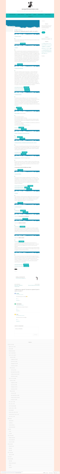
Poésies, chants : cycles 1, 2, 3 (13, 412)
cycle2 (46, 46)
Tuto (50, 50)
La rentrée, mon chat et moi (19, 68)
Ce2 (45, 44)
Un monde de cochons (18, 94)
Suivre (43, 32)
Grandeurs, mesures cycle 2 (14, 374)
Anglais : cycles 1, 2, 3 (11, 346)
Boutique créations (11, 437)
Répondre (17, 300)
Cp (49, 44)
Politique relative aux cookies (18, 472)
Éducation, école (12, 14)
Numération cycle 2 (13, 376)
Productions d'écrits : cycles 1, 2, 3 (13, 414)
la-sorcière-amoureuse (17, 210)
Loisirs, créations (21, 14)
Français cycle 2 (12, 357)
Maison (10, 450)
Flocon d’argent (17, 113)
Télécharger (23, 43)
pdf (50, 48)
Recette (46, 50)
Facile (43, 48)
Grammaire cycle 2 (13, 361)
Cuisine (34, 14)
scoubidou (16, 169)
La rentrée (16, 47)
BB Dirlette (30, 16)
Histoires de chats (17, 157)
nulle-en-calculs (16, 241)
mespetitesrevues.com (30, 9)
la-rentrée (16, 64)
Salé (9, 431)
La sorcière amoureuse (18, 206)
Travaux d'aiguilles (11, 439)
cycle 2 (43, 46)
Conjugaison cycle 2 (13, 359)
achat (42, 43)
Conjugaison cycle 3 (13, 382)
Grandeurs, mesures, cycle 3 (15, 397)
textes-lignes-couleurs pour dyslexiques (19, 88)
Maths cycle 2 (11, 367)
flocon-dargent (16, 127)
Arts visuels (10, 348)
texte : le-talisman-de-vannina (18, 152)
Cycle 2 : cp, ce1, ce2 (12, 355)
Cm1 (47, 44)
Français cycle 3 (12, 380)
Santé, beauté (40, 14)
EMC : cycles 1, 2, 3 (11, 401)
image (44, 48)
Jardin (10, 448)
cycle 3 (48, 46)
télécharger (43, 51)
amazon (47, 43)
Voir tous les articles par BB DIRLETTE (21, 278)
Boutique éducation (11, 350)
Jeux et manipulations (12, 405)
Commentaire (35, 334)
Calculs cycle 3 (13, 393)
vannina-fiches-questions (17, 153)
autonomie (49, 43)
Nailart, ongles (48, 14)
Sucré (9, 433)
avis (42, 44)
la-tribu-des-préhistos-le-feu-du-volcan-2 (19, 187)
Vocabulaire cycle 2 (13, 365)
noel (49, 48)
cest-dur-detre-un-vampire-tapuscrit (19, 264)
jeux (45, 48)
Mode (9, 465)
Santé (9, 467)
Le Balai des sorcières (18, 36)
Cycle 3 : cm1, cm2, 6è (12, 378)
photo (42, 50)
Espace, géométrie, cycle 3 (14, 395)
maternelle (47, 48)
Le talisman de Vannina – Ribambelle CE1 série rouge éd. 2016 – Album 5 (26, 142)
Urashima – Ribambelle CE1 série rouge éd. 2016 (22, 133)
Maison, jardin (28, 14)
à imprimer (48, 51)
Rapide (44, 50)
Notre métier (10, 410)
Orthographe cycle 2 (13, 363)
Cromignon (16, 193)
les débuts (10, 422)
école (46, 53)
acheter (44, 43)
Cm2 (48, 44)
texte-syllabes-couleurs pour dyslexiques (19, 90)
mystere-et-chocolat (17, 226)
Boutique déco (11, 446)
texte (15, 107)
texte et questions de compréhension (19, 87)
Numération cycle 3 (13, 399)
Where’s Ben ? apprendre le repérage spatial (19, 285)
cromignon (16, 202)
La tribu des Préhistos (18, 173)
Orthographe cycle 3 (13, 386)
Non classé (9, 456)
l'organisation (10, 420)
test (49, 50)
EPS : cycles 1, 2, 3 (11, 403)
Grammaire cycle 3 (13, 384)
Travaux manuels (11, 441)
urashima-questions (17, 138)
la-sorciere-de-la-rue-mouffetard (18, 218)
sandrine (17, 293)
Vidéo (45, 51)
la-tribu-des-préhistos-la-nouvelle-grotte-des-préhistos (21, 185)
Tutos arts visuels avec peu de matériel (34, 285)
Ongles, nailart (11, 454)
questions (16, 109)
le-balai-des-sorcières (17, 43)
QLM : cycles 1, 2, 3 (11, 416)
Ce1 (43, 44)
